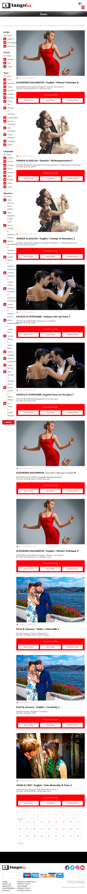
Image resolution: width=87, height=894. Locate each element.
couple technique (10, 136)
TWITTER (72, 867)
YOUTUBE (82, 867)
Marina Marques (10, 353)
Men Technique (10, 129)
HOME (4, 882)
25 (71, 829)
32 (56, 836)
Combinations (10, 118)
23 (56, 829)
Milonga (10, 59)
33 (63, 836)
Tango (9, 66)
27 (20, 836)
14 (56, 822)
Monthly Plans (72, 100)
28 (27, 836)
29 (34, 836)
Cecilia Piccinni (10, 366)
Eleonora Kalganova (10, 360)
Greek (9, 183)
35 (78, 836)
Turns (9, 80)
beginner (10, 39)
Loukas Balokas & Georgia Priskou (10, 311)
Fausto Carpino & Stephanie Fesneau (10, 232)
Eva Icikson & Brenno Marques (10, 410)
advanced (10, 46)
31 (49, 836)
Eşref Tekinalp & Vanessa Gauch (10, 378)
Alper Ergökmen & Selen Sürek (10, 217)
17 (78, 822)
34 (71, 836)
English (10, 158)
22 (49, 829)
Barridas (10, 98)
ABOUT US (6, 884)
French (10, 169)
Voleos (9, 87)
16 (71, 822)
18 (20, 829)
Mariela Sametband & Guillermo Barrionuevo (10, 247)
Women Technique (10, 123)
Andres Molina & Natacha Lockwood (10, 263)
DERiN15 (81, 887)
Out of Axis (9, 103)
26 (78, 829)
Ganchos (10, 90)
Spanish (10, 172)
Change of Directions (10, 111)
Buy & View (28, 100)
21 (42, 829)
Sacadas (10, 83)
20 (34, 829)
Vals (9, 63)
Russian (10, 180)
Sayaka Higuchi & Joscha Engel (10, 342)
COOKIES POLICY (24, 891)
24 (63, 829)
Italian (9, 176)
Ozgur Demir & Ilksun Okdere (10, 204)
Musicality (10, 141)
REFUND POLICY (23, 888)
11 (34, 822)
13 (49, 822)
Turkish (10, 162)
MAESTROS (7, 886)
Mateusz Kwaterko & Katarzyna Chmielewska (10, 295)
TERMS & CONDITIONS (26, 882)
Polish (9, 187)
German (10, 165)
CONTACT (6, 891)
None (9, 35)
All (4, 35)
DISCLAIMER (22, 886)
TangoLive (17, 5)
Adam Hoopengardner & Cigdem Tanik (10, 326)
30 (42, 836)
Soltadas (10, 94)
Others (9, 145)
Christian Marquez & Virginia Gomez (10, 279)
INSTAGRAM (77, 867)
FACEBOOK (67, 867)
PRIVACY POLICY (24, 884)
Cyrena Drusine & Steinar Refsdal (10, 394)
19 (27, 829)
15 (63, 822)
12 (42, 822)
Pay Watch (50, 100)
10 (27, 822)
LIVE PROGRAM (8, 888)
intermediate (10, 43)
